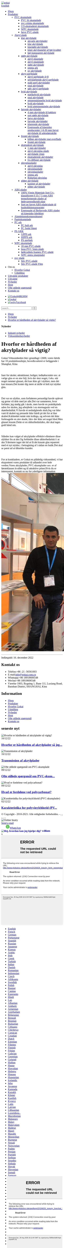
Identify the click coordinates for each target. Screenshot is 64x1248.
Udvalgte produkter (18, 275)
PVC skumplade (23, 17)
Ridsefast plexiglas (37, 177)
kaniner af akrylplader (39, 183)
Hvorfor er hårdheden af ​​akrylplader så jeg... (31, 745)
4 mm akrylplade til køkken (42, 112)
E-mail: (11, 674)
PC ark (18, 222)
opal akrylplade (35, 85)
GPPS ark (26, 234)
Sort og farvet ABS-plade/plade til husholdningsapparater (38, 206)
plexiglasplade (35, 168)
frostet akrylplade (30, 136)
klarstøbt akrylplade (38, 47)
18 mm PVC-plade (31, 246)
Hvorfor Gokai (22, 269)
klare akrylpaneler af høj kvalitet (44, 50)
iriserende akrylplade (38, 124)
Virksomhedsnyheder (19, 336)
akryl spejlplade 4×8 (38, 76)
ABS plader (20, 189)
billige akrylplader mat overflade (44, 139)
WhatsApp (15, 827)
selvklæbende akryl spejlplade (43, 79)
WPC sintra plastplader (33, 255)
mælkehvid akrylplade (39, 94)
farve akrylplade (36, 118)
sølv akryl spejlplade (38, 88)
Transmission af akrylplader (20, 760)
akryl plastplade (36, 61)
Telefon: (12, 671)
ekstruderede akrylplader (40, 157)
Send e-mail (7, 823)
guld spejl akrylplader (39, 82)
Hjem (11, 11)
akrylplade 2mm (36, 154)
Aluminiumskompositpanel (28, 216)
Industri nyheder (16, 333)
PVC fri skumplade (31, 20)
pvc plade (19, 258)
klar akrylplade (28, 38)
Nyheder (12, 281)
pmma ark (33, 67)
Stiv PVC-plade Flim (32, 264)
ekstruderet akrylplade (32, 145)
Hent (10, 284)
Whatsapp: (13, 677)
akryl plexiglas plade (38, 151)
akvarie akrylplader (37, 41)
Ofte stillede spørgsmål (20, 287)
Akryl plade (20, 35)
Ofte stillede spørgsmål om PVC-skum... (28, 776)
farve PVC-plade (30, 32)
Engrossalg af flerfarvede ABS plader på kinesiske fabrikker (40, 212)
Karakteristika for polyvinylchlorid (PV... (29, 807)
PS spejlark (27, 240)
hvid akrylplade (29, 91)
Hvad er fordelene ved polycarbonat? (26, 792)
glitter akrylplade (29, 180)
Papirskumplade (22, 219)
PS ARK (19, 231)
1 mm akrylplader (37, 148)
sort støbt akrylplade (38, 115)
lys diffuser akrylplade (39, 160)
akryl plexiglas (35, 165)
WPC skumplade (30, 29)
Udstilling (19, 272)
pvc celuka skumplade (32, 23)
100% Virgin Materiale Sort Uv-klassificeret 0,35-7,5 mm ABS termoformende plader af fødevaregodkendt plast (37, 197)
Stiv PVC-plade (29, 261)
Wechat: (12, 680)
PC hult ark (27, 225)
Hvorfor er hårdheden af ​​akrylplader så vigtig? (32, 320)
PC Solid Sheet (29, 228)
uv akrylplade (35, 70)
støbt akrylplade (29, 55)
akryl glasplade (35, 58)
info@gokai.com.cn (25, 674)
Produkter (13, 14)
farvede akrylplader (31, 109)
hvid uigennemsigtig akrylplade (44, 106)
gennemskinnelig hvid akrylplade (45, 100)
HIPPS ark (26, 237)
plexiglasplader (29, 162)
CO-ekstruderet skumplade (35, 26)
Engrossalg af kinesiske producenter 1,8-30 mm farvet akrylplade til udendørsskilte (43, 130)
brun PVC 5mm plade (32, 249)
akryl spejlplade (29, 73)
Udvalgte (12, 278)
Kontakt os (13, 290)
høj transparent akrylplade (41, 53)
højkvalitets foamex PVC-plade (37, 252)
